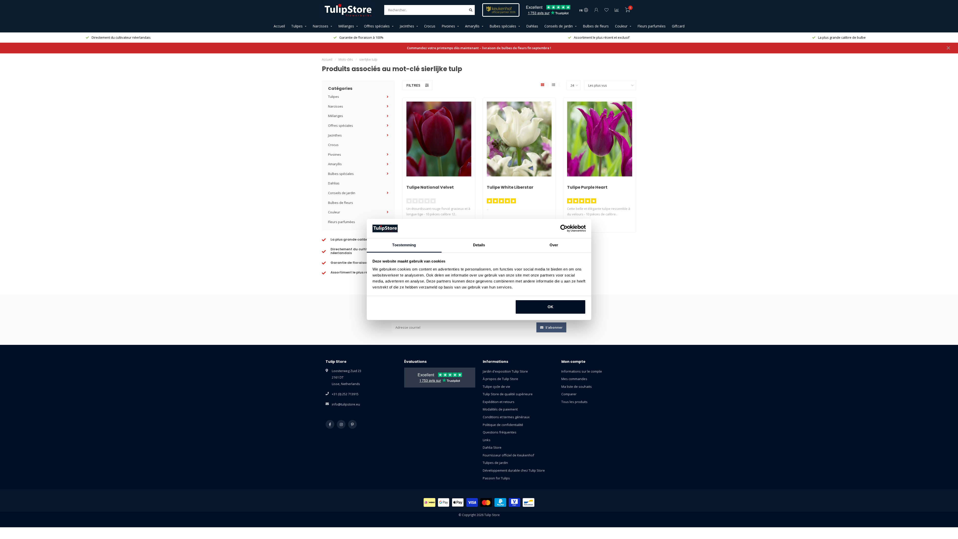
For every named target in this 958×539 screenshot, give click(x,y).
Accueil (279, 26)
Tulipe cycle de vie (496, 386)
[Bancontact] (528, 502)
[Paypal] (500, 502)
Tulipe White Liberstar (510, 187)
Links (486, 440)
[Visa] (472, 502)
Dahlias (532, 26)
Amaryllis (472, 26)
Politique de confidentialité (503, 424)
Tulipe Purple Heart (587, 187)
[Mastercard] (486, 502)
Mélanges (346, 26)
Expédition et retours (498, 402)
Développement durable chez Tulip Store (514, 470)
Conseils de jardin (558, 26)
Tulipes (297, 26)
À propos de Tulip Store (500, 379)
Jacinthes (407, 26)
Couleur (621, 26)
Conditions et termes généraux (506, 417)
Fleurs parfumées (651, 26)
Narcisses (320, 26)
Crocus (429, 26)
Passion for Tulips (496, 478)
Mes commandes (574, 379)
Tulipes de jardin (495, 462)
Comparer (569, 394)
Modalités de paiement (500, 409)
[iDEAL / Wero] (429, 502)
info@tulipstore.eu (346, 404)
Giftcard (678, 26)
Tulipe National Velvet (430, 187)
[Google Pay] (444, 502)
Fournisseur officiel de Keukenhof (508, 455)
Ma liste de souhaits (576, 386)
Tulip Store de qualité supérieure (508, 394)
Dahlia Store (492, 447)
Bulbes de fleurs (596, 26)
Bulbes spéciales (502, 26)
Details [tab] (479, 245)
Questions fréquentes (499, 432)
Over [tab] (554, 245)
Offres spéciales (377, 26)
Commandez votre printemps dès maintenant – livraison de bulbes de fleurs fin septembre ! (479, 48)
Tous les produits (574, 402)
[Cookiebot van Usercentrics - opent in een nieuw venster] (564, 228)
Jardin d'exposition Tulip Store (505, 371)
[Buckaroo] (514, 502)
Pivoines (448, 26)
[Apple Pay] (458, 502)
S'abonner (554, 327)
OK (550, 307)
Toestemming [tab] (404, 245)
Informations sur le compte (581, 371)
